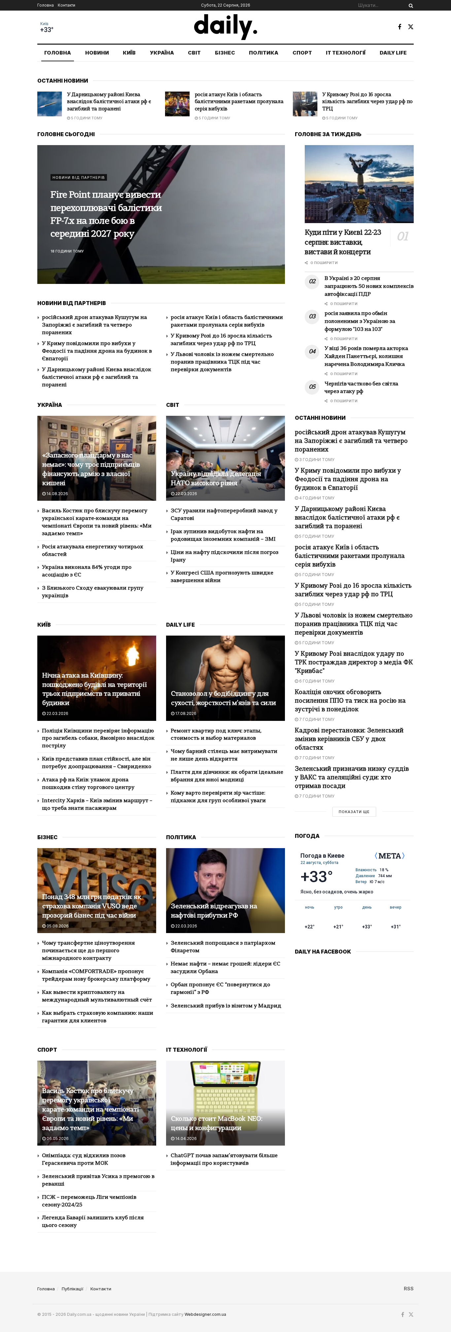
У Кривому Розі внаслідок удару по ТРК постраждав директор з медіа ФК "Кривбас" (354, 663)
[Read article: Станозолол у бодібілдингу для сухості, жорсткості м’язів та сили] (225, 678)
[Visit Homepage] (226, 27)
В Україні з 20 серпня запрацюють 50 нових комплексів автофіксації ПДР (369, 286)
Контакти (66, 5)
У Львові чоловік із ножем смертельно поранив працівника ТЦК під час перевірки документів (365, 102)
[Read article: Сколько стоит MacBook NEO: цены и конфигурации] (225, 1103)
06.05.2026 (57, 1138)
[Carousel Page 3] (276, 222)
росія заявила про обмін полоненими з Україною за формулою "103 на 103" (360, 321)
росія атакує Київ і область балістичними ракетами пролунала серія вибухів (111, 102)
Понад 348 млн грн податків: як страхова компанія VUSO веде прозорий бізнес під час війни (91, 906)
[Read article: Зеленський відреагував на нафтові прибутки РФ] (225, 890)
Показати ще (354, 811)
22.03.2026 (185, 493)
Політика (263, 53)
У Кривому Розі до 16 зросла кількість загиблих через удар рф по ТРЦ (240, 102)
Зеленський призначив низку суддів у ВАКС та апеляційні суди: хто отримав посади (352, 778)
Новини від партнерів (78, 184)
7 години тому (316, 719)
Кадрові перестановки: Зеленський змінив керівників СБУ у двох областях (349, 739)
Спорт (302, 53)
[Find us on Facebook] (399, 27)
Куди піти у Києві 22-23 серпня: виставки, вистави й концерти (112, 215)
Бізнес (225, 53)
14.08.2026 (57, 493)
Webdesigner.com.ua (205, 1314)
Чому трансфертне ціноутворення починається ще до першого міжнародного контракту (88, 951)
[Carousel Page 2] (276, 214)
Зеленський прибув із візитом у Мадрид (226, 1006)
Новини (97, 53)
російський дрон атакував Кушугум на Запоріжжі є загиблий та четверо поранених (94, 325)
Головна (45, 5)
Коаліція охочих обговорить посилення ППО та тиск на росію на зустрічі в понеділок (350, 701)
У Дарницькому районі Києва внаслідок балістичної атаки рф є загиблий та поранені (96, 377)
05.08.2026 (57, 925)
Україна (162, 53)
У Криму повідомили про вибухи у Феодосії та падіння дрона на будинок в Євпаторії (97, 351)
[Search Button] (409, 5)
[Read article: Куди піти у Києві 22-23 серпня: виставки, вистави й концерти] (359, 184)
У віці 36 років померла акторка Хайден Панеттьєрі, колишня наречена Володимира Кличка (366, 356)
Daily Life (393, 53)
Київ (44, 23)
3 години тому (316, 459)
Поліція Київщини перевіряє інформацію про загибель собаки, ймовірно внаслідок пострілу (98, 738)
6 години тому (316, 681)
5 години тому (86, 118)
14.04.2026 (185, 1138)
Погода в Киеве (322, 855)
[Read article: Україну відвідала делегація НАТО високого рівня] (225, 458)
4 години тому (316, 497)
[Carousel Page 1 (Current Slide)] (276, 207)
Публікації (73, 1288)
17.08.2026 (185, 713)
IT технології (345, 53)
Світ (194, 53)
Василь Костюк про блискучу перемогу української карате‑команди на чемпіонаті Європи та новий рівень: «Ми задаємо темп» (90, 1109)
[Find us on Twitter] (411, 27)
